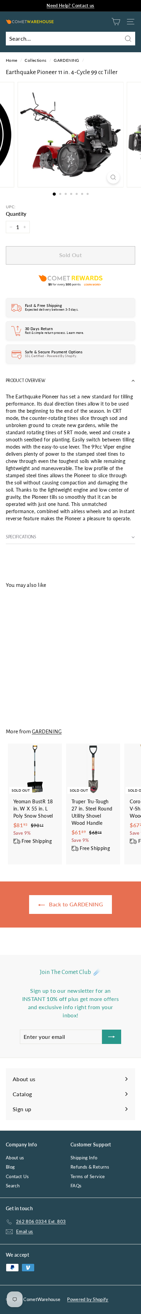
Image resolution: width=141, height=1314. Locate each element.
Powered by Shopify (87, 1299)
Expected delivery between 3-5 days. (51, 309)
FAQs (75, 1185)
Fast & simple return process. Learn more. (54, 333)
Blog (10, 1167)
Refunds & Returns (89, 1167)
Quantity (16, 214)
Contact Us (17, 1176)
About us (15, 1157)
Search (13, 1185)
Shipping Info (84, 1157)
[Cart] (116, 22)
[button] (70, 381)
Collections (35, 60)
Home (11, 60)
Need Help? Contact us (70, 5)
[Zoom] (113, 177)
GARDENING (66, 60)
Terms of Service (87, 1176)
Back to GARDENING (75, 904)
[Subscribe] (111, 1037)
